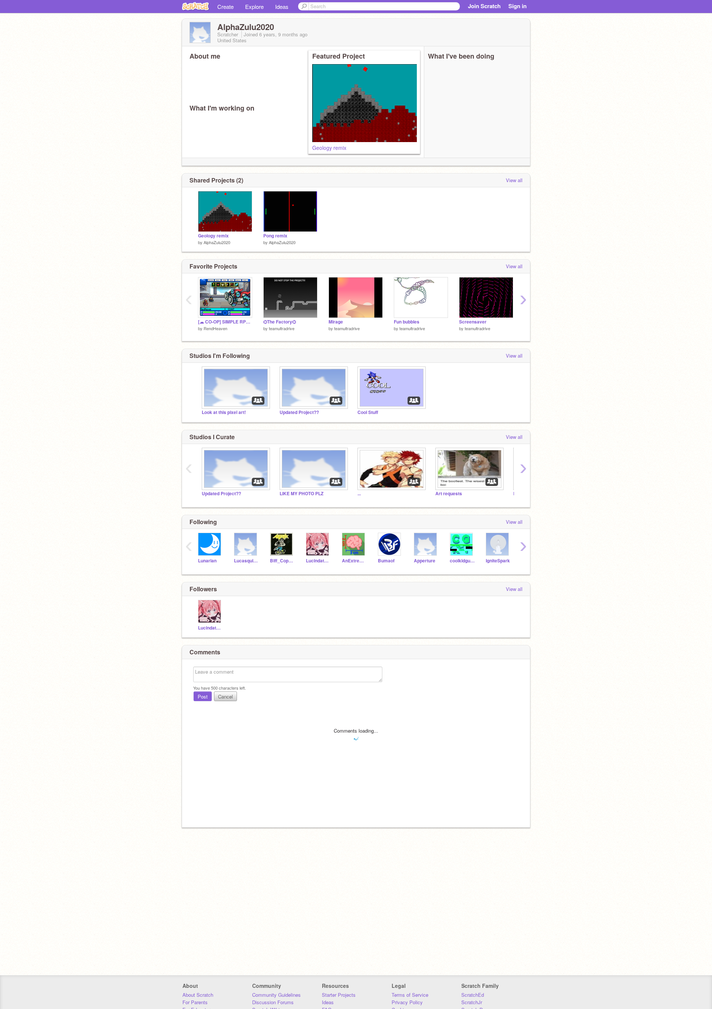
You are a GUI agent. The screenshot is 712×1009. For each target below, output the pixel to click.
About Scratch (197, 994)
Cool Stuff (367, 412)
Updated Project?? (299, 412)
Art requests (448, 493)
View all (514, 180)
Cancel (225, 696)
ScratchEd (472, 994)
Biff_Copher (282, 561)
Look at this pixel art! (224, 412)
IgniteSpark (498, 561)
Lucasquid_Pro (246, 561)
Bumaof (386, 561)
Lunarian (207, 561)
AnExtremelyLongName (354, 561)
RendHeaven (215, 328)
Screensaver (473, 322)
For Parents (195, 1002)
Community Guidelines (276, 994)
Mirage (336, 322)
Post (203, 696)
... (359, 493)
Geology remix (329, 147)
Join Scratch (484, 6)
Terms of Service (410, 994)
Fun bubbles (406, 322)
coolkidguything (462, 561)
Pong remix (275, 236)
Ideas (282, 6)
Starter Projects (339, 994)
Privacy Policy (407, 1002)
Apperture (424, 561)
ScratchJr (471, 1002)
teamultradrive (281, 328)
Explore (254, 6)
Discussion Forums (273, 1002)
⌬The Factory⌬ (279, 322)
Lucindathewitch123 (318, 561)
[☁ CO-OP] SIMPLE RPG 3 (225, 322)
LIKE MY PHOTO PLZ (301, 493)
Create (225, 6)
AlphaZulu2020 (217, 242)
